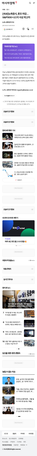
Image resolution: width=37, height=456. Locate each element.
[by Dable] (31, 354)
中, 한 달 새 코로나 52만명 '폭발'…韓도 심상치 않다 (23, 173)
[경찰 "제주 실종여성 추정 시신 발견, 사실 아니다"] (29, 346)
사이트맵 (31, 433)
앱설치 (14, 433)
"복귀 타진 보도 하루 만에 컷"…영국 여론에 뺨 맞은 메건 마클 (18, 58)
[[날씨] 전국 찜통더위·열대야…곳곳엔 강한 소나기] (7, 149)
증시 (8, 9)
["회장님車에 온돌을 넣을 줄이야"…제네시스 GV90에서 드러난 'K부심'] (8, 404)
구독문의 (12, 442)
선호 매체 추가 (9, 29)
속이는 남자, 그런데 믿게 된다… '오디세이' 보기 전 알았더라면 (25, 390)
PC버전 (23, 433)
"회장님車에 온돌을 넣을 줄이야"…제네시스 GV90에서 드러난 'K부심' (25, 400)
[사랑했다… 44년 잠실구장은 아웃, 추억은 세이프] (8, 413)
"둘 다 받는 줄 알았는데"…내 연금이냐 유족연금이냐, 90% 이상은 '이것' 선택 (18, 50)
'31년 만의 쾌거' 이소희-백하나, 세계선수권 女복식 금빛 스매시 (23, 136)
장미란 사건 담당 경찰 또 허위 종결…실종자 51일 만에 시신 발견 (24, 164)
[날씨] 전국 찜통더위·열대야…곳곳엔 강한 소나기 (23, 146)
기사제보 (19, 442)
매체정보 (22, 445)
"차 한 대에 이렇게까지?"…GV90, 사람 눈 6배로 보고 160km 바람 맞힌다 (13, 324)
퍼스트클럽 (5, 442)
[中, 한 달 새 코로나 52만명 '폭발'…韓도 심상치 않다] (7, 176)
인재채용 (20, 438)
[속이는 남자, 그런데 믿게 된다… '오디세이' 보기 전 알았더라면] (8, 394)
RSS (24, 442)
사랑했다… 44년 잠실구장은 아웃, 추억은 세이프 (24, 410)
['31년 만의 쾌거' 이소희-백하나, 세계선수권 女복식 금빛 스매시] (7, 139)
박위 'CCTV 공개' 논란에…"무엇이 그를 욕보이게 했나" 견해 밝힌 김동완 (18, 54)
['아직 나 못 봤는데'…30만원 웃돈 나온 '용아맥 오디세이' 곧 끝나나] (29, 336)
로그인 (6, 433)
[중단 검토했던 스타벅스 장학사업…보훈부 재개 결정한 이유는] (7, 158)
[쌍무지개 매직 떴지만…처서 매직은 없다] (8, 384)
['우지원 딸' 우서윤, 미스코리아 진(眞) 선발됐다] (29, 317)
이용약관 (16, 445)
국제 (3, 9)
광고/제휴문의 (12, 438)
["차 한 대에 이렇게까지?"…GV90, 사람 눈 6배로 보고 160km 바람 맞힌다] (29, 327)
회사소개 (4, 438)
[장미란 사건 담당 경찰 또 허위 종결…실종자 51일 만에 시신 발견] (7, 167)
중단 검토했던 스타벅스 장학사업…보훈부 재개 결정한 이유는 (23, 155)
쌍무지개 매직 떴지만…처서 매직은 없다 (25, 380)
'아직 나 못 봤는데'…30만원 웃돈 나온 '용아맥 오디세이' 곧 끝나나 (13, 334)
